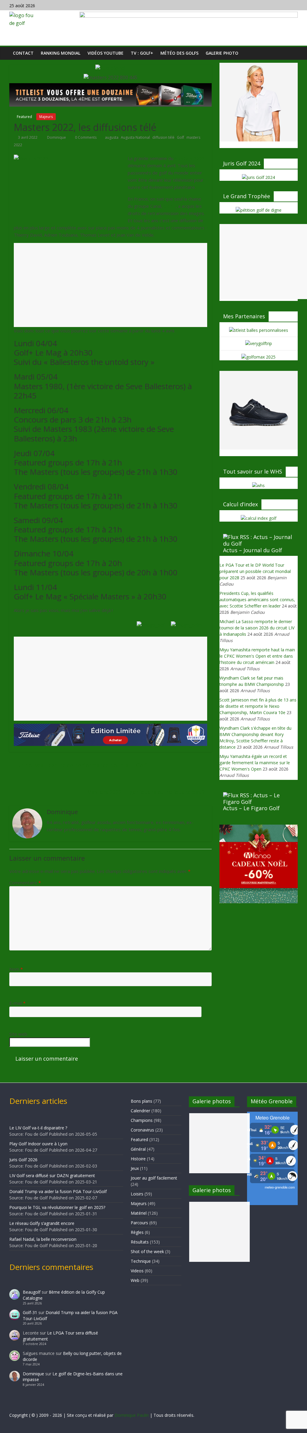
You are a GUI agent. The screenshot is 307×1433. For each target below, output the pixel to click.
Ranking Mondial (60, 53)
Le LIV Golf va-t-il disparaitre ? (38, 1128)
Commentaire (25, 883)
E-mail (17, 1003)
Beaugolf (31, 1292)
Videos (137, 1271)
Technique (141, 1261)
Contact (23, 53)
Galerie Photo (222, 53)
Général (138, 1149)
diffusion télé (163, 137)
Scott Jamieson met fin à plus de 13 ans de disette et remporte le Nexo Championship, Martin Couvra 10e (258, 706)
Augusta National (135, 137)
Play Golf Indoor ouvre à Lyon (38, 1144)
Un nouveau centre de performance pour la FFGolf (78, 765)
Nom (16, 969)
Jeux (135, 1168)
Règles (137, 1232)
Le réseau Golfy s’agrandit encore (41, 1223)
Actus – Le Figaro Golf (251, 808)
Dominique (57, 137)
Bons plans (141, 1101)
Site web (18, 1034)
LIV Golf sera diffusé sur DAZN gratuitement (52, 1175)
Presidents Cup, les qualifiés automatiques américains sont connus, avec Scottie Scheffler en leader (257, 599)
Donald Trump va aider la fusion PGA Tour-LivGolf (58, 1191)
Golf (180, 137)
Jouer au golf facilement (154, 1178)
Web (135, 1280)
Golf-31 (30, 1312)
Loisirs (137, 1194)
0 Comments (85, 137)
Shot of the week (147, 1251)
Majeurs (46, 116)
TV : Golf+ (142, 53)
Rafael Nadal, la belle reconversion (42, 1239)
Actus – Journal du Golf (252, 550)
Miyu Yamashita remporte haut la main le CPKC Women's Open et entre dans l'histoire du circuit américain (257, 656)
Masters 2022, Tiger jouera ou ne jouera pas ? (149, 791)
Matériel (139, 1213)
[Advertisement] (110, 285)
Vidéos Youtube (106, 53)
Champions (142, 1120)
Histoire (138, 1159)
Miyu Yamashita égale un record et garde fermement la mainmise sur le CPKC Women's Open (254, 762)
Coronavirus (142, 1130)
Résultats (140, 1242)
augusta (111, 137)
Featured (24, 116)
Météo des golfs (179, 53)
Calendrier (140, 1110)
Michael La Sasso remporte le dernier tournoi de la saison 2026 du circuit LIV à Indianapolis (256, 628)
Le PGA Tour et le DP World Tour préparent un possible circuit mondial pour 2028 (255, 571)
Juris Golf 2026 (23, 1159)
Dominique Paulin (132, 1415)
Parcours (139, 1222)
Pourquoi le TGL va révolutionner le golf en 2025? (57, 1207)
